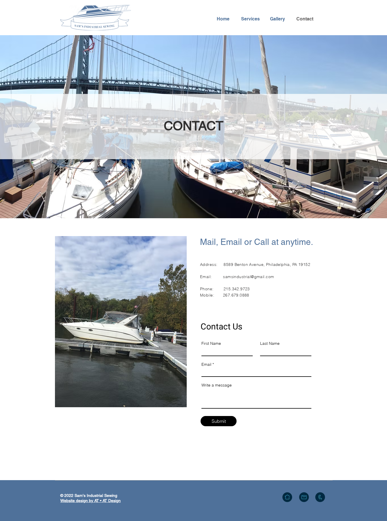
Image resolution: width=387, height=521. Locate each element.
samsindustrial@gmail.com (248, 276)
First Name (211, 343)
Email (206, 364)
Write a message (216, 385)
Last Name (270, 343)
